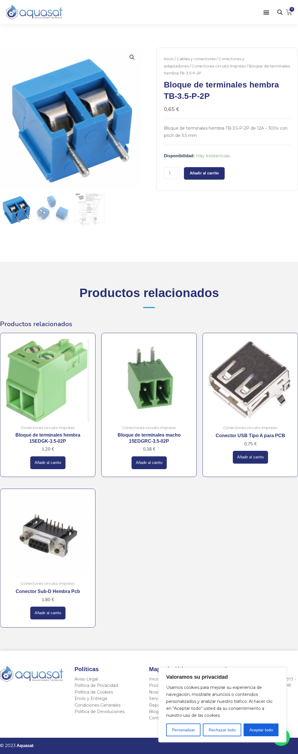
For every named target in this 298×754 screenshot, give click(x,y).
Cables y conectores (196, 58)
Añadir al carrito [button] (48, 463)
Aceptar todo (261, 730)
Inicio (169, 58)
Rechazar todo (222, 730)
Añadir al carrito (204, 173)
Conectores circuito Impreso (218, 66)
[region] (222, 704)
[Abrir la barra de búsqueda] (280, 12)
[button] (266, 12)
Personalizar (183, 730)
